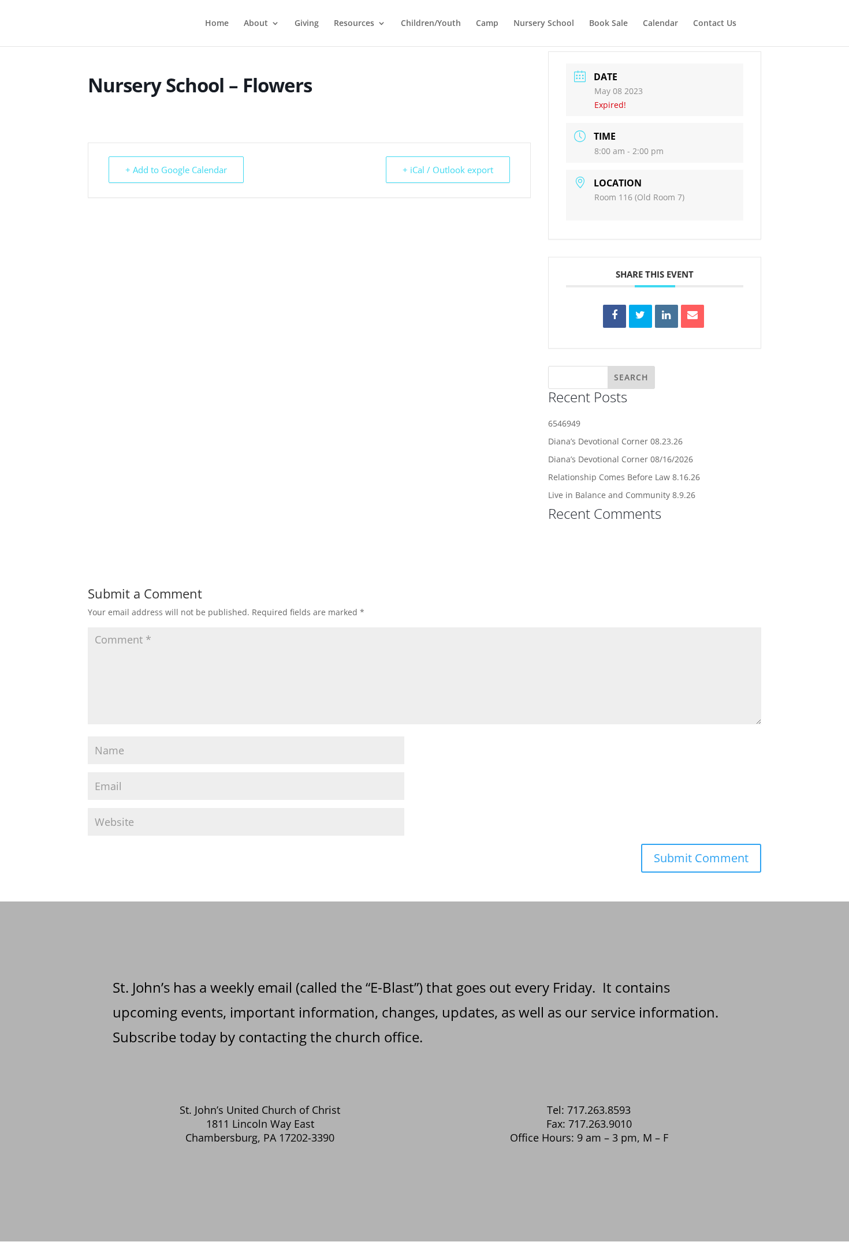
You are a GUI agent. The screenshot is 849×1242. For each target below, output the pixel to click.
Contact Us (714, 23)
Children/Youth (431, 23)
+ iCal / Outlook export (448, 169)
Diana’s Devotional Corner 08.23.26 (615, 441)
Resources (354, 23)
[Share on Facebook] (614, 316)
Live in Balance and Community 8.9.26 (621, 494)
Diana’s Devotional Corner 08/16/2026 (620, 459)
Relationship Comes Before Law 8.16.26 (624, 477)
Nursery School (543, 23)
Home (217, 23)
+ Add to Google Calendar (176, 169)
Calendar (660, 23)
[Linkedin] (666, 316)
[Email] (692, 316)
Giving (307, 23)
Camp (487, 23)
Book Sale (608, 23)
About (256, 23)
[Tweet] (640, 316)
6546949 (564, 423)
